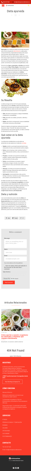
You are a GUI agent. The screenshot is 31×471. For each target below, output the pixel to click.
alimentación (17, 51)
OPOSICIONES (6, 430)
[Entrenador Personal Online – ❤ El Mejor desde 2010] (10, 5)
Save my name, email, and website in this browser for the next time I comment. (15, 267)
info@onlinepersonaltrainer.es (22, 2)
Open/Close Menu (3, 5)
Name (6, 249)
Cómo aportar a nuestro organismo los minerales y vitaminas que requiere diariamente (14, 336)
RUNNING (5, 425)
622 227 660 (6, 2)
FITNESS (4, 419)
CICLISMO (5, 428)
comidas (24, 143)
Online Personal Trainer (18, 460)
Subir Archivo (15, 273)
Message (7, 238)
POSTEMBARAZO (7, 436)
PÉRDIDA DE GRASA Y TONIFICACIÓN (12, 422)
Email (5, 255)
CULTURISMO (6, 433)
